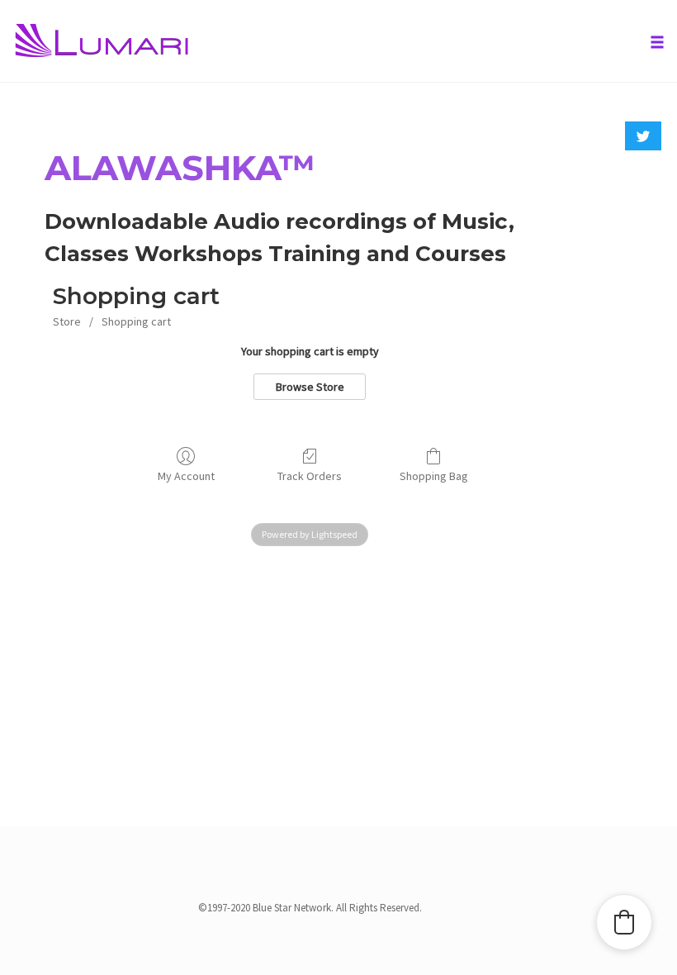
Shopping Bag (434, 475)
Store (67, 321)
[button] (624, 922)
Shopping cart (136, 321)
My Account (186, 475)
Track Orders (309, 475)
